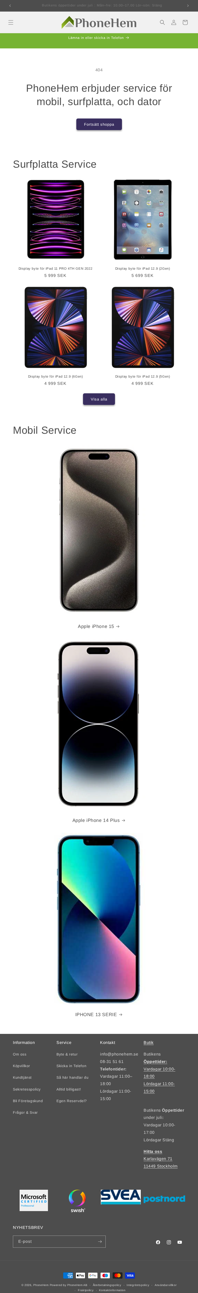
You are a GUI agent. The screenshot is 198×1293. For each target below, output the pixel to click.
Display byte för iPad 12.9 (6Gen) (55, 376)
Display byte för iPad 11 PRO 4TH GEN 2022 (56, 268)
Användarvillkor (166, 1285)
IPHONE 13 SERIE (96, 1014)
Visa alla (99, 399)
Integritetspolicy (138, 1285)
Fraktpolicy (86, 1290)
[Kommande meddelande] (188, 5)
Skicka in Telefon (71, 1066)
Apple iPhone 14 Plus (96, 820)
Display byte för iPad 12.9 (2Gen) (142, 268)
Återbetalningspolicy (107, 1285)
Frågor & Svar (25, 1112)
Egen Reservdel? (71, 1101)
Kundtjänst (22, 1077)
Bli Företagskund (28, 1101)
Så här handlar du (72, 1077)
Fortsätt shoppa (99, 124)
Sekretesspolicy (27, 1089)
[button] (10, 22)
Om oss (20, 1054)
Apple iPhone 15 (96, 626)
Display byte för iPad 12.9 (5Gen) (142, 376)
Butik (149, 1042)
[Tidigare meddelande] (10, 5)
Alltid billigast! (68, 1089)
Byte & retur (67, 1054)
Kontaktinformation (112, 1290)
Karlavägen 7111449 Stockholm (161, 1159)
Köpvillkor (21, 1066)
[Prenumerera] (99, 1242)
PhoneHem (41, 1285)
